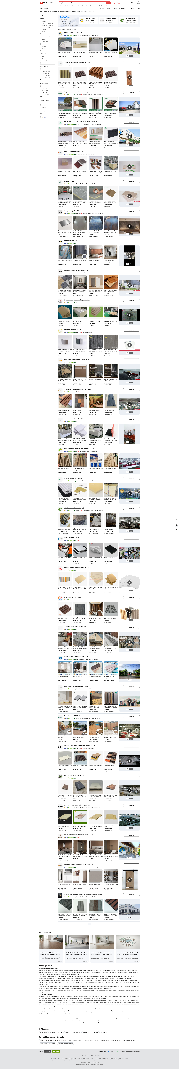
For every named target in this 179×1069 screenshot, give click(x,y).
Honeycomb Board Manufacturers (65, 1043)
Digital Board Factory (101, 5)
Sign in (138, 3)
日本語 (102, 1059)
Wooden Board (104, 1032)
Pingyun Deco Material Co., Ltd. (72, 597)
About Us (81, 1055)
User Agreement (83, 1062)
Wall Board (67, 1032)
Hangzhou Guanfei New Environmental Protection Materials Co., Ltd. (83, 894)
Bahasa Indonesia (126, 1059)
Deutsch (84, 1059)
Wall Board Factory (81, 5)
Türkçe (114, 1059)
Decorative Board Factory (91, 5)
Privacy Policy (96, 1062)
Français (69, 1059)
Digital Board (86, 1032)
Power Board (95, 1032)
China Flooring (43, 1032)
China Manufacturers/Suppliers (71, 1058)
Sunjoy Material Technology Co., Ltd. (74, 775)
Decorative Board (76, 1032)
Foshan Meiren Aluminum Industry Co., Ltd (76, 656)
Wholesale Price (90, 1058)
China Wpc (60, 1032)
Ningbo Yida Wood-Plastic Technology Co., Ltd (77, 62)
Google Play (56, 1051)
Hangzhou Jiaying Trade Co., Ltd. (73, 478)
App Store (47, 1051)
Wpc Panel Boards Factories (75, 1040)
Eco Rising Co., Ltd (69, 181)
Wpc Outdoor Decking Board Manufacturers (110, 1040)
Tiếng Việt (119, 1059)
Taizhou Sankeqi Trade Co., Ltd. (72, 329)
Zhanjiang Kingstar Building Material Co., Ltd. (76, 567)
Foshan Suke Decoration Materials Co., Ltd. (76, 270)
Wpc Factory (74, 5)
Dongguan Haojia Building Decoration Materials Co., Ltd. (79, 745)
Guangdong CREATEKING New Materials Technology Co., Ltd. (81, 121)
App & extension (122, 8)
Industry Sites (105, 1058)
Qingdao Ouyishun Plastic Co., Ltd (73, 419)
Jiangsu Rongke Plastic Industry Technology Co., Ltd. (78, 92)
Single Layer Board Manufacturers (47, 1043)
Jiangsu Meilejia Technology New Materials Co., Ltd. (78, 864)
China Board (52, 1032)
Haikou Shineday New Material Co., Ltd (75, 626)
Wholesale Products (82, 1058)
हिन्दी (106, 1059)
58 (106, 924)
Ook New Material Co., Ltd (71, 240)
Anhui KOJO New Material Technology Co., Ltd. (77, 805)
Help (115, 8)
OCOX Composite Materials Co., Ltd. (74, 508)
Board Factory (68, 5)
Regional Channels (113, 1058)
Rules (139, 8)
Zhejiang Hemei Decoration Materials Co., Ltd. (77, 359)
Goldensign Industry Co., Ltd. (72, 537)
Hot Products (53, 1058)
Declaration (90, 1062)
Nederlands (90, 1059)
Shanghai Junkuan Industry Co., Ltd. (74, 151)
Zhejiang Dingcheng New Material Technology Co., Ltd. (79, 448)
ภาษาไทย (110, 1059)
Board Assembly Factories (46, 1040)
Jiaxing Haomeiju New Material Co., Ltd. (75, 211)
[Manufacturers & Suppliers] (46, 2)
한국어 (98, 1059)
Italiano (80, 1059)
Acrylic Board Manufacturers (129, 1040)
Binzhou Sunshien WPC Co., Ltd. (73, 716)
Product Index (121, 1058)
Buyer (107, 8)
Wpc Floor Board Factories (60, 1040)
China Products (60, 1058)
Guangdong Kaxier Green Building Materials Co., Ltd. (78, 834)
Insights (126, 1058)
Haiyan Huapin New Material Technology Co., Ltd (77, 389)
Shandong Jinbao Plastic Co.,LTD (73, 32)
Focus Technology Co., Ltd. (90, 1064)
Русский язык (74, 1059)
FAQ (85, 1055)
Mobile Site (97, 1055)
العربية (95, 1059)
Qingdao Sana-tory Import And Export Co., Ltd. (77, 300)
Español (59, 1059)
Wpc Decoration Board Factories (91, 1040)
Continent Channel (98, 1058)
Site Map (92, 1055)
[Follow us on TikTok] (129, 1051)
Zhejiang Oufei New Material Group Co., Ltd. (76, 686)
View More (42, 1025)
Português (64, 1059)
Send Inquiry (131, 33)
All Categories (44, 8)
